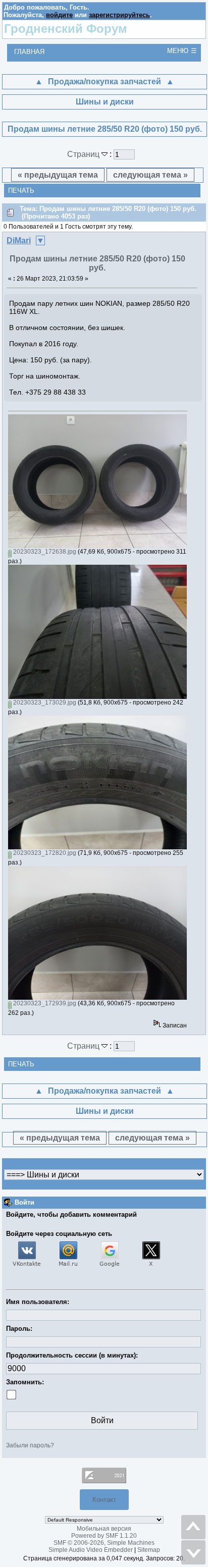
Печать (21, 190)
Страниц (84, 154)
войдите (59, 15)
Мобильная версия (104, 1528)
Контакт (104, 1499)
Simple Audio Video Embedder (90, 1549)
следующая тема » (150, 175)
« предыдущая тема (58, 175)
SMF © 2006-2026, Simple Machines (104, 1542)
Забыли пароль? (30, 1445)
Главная (29, 52)
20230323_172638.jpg (44, 551)
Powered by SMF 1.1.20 (104, 1535)
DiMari (19, 240)
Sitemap (148, 1549)
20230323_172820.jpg (44, 852)
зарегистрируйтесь (119, 15)
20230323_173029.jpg (44, 702)
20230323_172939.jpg (44, 1003)
